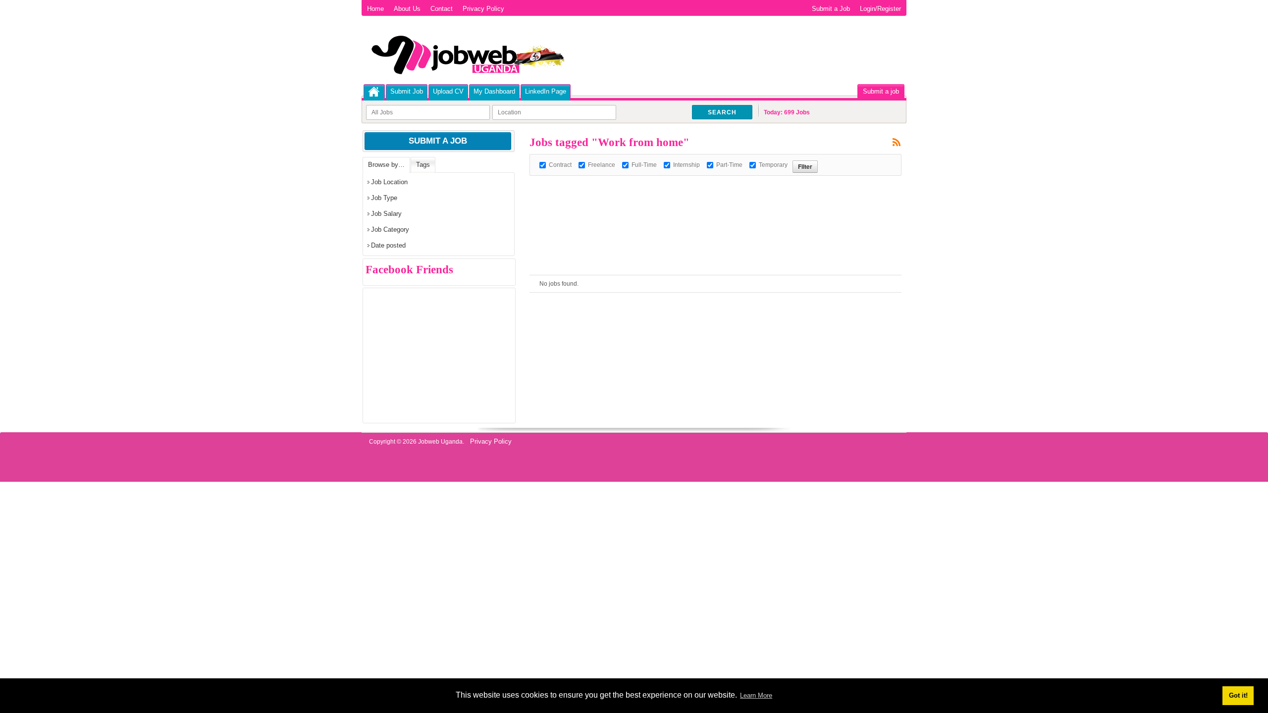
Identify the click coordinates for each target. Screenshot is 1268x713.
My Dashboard (494, 91)
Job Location (389, 182)
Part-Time (729, 164)
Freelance (601, 164)
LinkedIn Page (545, 91)
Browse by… (386, 164)
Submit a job (881, 91)
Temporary (773, 164)
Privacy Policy (483, 8)
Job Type (384, 198)
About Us (407, 8)
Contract (560, 164)
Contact (441, 8)
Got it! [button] (1238, 695)
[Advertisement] (709, 198)
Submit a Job (831, 8)
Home (375, 8)
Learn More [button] (756, 695)
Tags (423, 164)
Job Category (390, 229)
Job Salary (386, 213)
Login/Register (880, 8)
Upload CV (448, 91)
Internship (686, 164)
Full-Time (644, 164)
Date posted (388, 245)
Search (722, 112)
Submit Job (406, 91)
